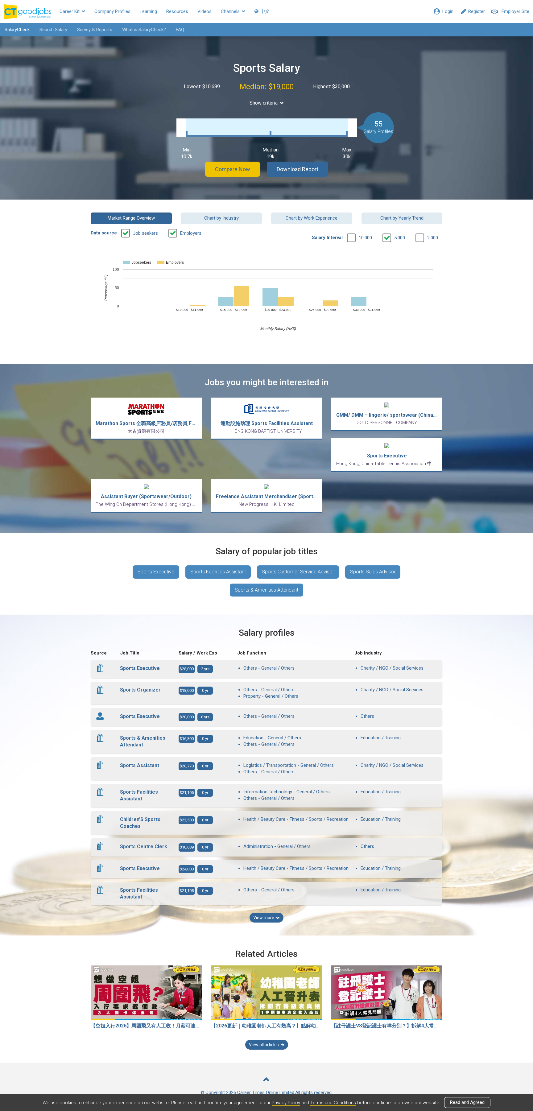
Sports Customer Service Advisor (298, 572)
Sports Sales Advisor (372, 572)
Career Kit (70, 11)
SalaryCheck (17, 29)
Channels (231, 11)
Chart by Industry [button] (221, 218)
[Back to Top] (266, 1080)
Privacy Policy (286, 1102)
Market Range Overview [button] (131, 218)
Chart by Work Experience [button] (311, 218)
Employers (190, 233)
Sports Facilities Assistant (218, 572)
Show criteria (264, 103)
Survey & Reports (94, 29)
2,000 (432, 238)
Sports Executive (156, 572)
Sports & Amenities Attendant (266, 590)
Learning (148, 11)
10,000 (365, 238)
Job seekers (145, 233)
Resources (177, 11)
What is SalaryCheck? (144, 29)
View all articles (264, 1044)
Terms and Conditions (333, 1102)
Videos (204, 11)
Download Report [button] (297, 169)
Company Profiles (112, 11)
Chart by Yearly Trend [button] (402, 218)
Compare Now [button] (232, 169)
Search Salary (53, 29)
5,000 (399, 238)
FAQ (180, 29)
